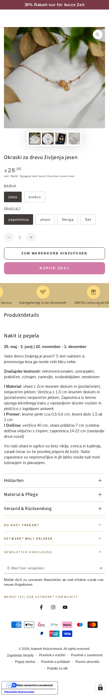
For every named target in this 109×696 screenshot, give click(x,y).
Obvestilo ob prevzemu (19, 691)
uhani (47, 221)
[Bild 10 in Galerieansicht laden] (61, 138)
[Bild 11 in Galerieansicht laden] (74, 138)
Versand (25, 176)
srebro (36, 198)
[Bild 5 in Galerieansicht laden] (48, 138)
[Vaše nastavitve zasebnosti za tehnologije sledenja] (100, 687)
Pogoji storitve (25, 662)
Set (90, 221)
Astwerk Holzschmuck (46, 649)
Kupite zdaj (54, 268)
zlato (15, 198)
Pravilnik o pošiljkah (55, 662)
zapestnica (19, 221)
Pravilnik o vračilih (52, 655)
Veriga (69, 221)
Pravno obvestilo (87, 662)
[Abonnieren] (102, 568)
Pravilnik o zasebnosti (86, 655)
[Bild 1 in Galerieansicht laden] (34, 138)
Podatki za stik (57, 668)
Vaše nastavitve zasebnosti (35, 685)
